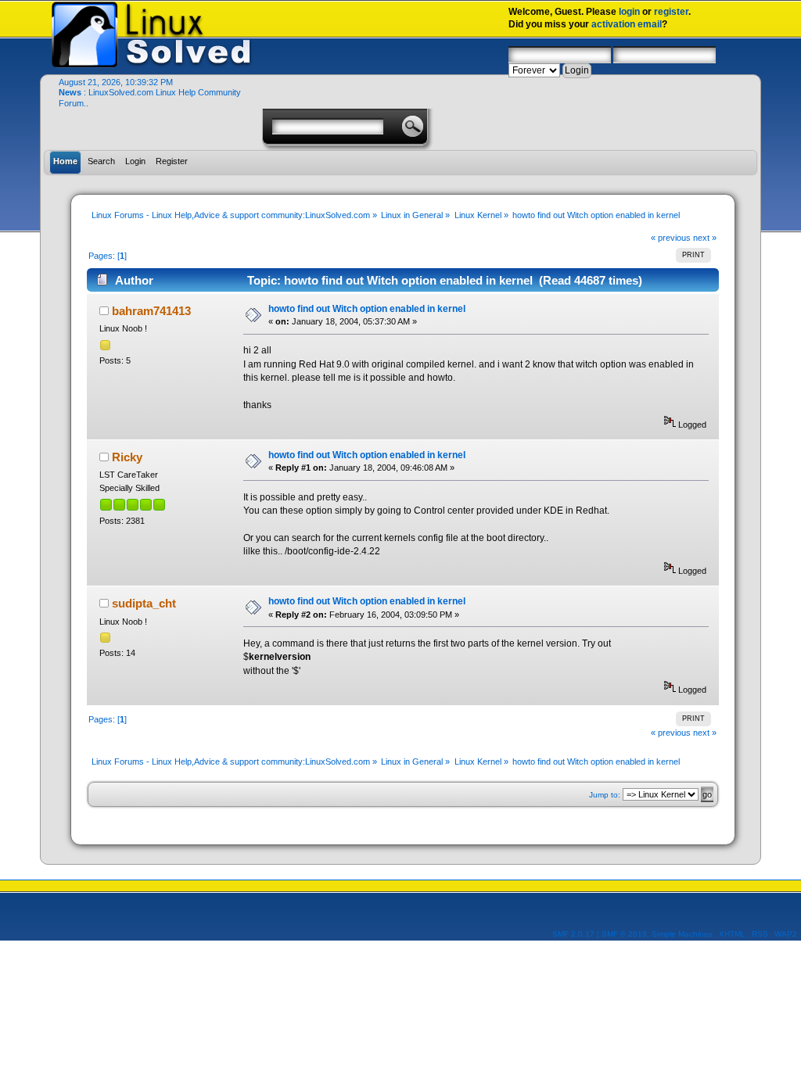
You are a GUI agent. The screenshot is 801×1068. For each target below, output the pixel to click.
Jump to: (604, 794)
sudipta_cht (144, 603)
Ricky (127, 457)
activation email (626, 24)
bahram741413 (151, 310)
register (671, 11)
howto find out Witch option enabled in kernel (366, 308)
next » (705, 237)
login (629, 11)
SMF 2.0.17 (573, 934)
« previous (671, 237)
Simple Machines (682, 934)
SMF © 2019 (624, 934)
